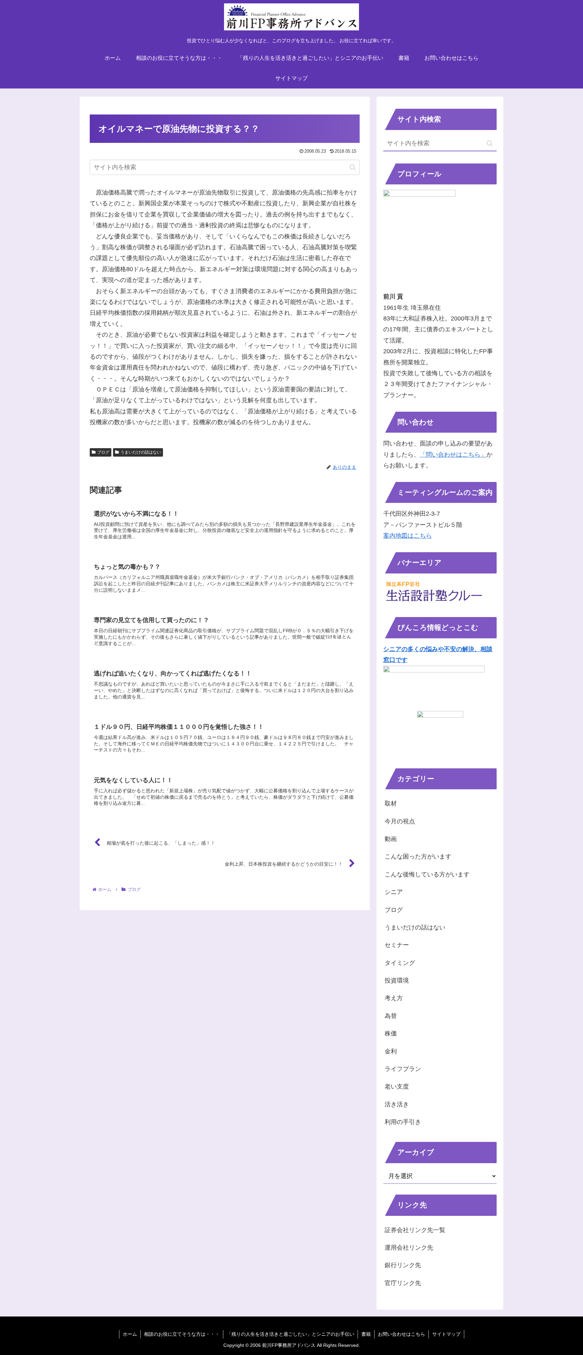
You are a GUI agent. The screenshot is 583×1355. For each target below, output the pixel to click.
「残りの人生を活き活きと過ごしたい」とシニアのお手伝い (290, 1334)
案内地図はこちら (407, 535)
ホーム (130, 1334)
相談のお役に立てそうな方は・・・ (182, 1334)
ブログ (103, 452)
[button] (353, 167)
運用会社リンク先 (409, 1247)
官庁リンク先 (403, 1283)
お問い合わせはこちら (401, 1334)
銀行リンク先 (403, 1265)
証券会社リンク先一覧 (415, 1230)
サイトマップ (446, 1334)
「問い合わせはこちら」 (453, 454)
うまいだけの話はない (140, 452)
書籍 (366, 1334)
